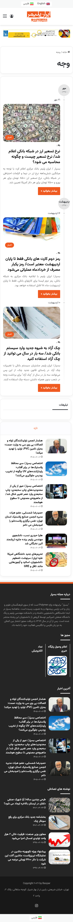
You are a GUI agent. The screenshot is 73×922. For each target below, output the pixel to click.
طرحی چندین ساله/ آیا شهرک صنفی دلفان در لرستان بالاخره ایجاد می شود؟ (25, 802)
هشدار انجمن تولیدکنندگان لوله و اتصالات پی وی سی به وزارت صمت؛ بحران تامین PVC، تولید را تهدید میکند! (24, 447)
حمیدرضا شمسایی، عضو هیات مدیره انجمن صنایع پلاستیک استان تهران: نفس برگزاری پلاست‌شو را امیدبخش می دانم (24, 519)
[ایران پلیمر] (36, 16)
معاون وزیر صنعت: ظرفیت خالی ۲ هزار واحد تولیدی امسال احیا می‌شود (25, 836)
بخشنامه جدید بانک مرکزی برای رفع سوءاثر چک (27, 819)
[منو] (5, 18)
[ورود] (12, 18)
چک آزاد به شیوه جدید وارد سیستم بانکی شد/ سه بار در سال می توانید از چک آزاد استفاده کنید (32, 353)
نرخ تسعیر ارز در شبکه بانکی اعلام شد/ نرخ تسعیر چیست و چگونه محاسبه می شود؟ (34, 156)
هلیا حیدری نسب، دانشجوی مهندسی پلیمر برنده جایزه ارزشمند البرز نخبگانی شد (24, 539)
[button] (55, 35)
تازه (36, 428)
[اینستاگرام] (36, 905)
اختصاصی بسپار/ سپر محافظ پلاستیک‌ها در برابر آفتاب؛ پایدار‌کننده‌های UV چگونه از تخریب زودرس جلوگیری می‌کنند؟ (24, 469)
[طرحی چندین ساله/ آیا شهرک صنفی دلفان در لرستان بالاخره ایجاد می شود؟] (59, 805)
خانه (65, 52)
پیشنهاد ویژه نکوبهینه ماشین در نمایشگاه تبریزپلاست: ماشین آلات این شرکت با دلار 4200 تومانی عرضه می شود (25, 857)
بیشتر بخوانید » (49, 191)
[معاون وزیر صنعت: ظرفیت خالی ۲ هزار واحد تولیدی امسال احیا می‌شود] (59, 839)
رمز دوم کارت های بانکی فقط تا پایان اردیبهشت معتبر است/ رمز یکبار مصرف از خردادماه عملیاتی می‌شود (32, 264)
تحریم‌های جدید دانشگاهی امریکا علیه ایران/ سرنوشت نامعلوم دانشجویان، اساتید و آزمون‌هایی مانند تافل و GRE (25, 560)
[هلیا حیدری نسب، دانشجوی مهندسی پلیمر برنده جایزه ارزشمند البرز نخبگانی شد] (56, 541)
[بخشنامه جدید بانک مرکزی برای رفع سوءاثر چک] (59, 822)
